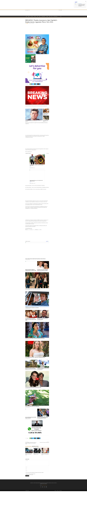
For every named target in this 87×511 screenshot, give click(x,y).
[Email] (38, 84)
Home (25, 18)
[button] (61, 16)
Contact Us (58, 490)
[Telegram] (36, 84)
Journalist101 (27, 23)
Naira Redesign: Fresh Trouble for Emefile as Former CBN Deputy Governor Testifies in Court (30, 443)
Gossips (47, 16)
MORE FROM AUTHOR (35, 446)
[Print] (35, 84)
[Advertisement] (20, 5)
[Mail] (59, 10)
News (26, 16)
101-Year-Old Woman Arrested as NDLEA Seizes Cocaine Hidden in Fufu (45, 454)
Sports (39, 16)
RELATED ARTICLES (28, 446)
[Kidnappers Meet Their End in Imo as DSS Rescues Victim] (37, 450)
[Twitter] (60, 10)
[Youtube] (61, 10)
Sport (52, 16)
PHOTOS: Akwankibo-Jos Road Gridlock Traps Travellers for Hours (28, 454)
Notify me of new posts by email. (29, 474)
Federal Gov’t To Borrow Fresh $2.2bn (44, 442)
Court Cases (32, 16)
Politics (29, 16)
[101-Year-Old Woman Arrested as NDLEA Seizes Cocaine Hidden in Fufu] (45, 450)
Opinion (35, 16)
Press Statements (55, 16)
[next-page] (26, 456)
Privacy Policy (60, 490)
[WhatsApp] (30, 84)
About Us (55, 490)
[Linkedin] (39, 84)
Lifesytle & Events (43, 16)
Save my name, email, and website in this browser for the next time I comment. (35, 472)
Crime (37, 16)
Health (49, 16)
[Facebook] (58, 10)
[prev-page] (25, 456)
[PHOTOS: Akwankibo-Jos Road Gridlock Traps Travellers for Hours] (29, 450)
